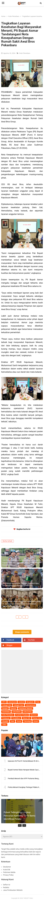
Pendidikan (16, 718)
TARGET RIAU (28, 898)
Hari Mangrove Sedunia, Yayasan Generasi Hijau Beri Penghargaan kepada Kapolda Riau (20, 584)
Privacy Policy (8, 875)
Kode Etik (6, 870)
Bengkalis (30, 702)
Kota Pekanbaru (25, 53)
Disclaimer (7, 867)
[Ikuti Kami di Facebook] (11, 640)
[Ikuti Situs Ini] (11, 645)
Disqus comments (22, 632)
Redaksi (6, 887)
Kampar (5, 708)
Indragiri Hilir (6, 705)
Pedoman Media (9, 872)
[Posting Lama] (25, 617)
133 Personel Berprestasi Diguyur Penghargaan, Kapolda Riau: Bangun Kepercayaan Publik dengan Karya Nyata (21, 562)
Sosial (19, 721)
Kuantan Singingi (22, 715)
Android (21, 702)
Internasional (30, 705)
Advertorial (12, 702)
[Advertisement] (22, 671)
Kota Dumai (27, 711)
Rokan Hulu (37, 718)
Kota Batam (17, 711)
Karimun (13, 708)
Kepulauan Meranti (25, 708)
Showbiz (5, 721)
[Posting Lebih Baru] (18, 617)
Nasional (34, 715)
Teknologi (27, 721)
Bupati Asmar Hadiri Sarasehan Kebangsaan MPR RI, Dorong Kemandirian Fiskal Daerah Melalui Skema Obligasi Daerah (21, 603)
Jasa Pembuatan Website (12, 890)
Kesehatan (6, 711)
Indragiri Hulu (18, 705)
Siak (12, 721)
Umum (35, 721)
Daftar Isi (6, 885)
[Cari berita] (41, 3)
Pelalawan (6, 718)
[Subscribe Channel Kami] (33, 640)
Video (4, 724)
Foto (37, 702)
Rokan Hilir (26, 718)
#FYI (4, 702)
